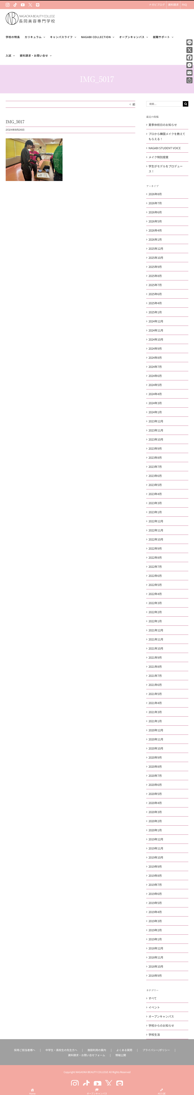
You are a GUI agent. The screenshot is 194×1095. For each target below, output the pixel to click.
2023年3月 (155, 503)
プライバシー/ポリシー (156, 1050)
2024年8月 (155, 358)
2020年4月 (155, 803)
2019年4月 (155, 912)
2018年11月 (156, 957)
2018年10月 (156, 966)
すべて (153, 998)
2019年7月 (155, 885)
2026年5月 (155, 221)
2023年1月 (155, 512)
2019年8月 (155, 875)
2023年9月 (155, 448)
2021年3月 (155, 712)
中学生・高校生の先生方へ (61, 1050)
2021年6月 (155, 685)
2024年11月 (156, 330)
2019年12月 (156, 839)
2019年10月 (156, 857)
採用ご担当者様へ (24, 1050)
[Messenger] (189, 65)
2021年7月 (155, 676)
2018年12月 (156, 948)
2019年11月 (156, 848)
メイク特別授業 (158, 157)
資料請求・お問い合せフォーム (86, 1055)
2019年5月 (155, 903)
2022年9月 (155, 548)
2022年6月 (155, 576)
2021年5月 (155, 694)
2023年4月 (155, 494)
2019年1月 (155, 939)
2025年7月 (155, 285)
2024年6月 (155, 376)
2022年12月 (156, 521)
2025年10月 (156, 258)
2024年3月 (155, 403)
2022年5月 (155, 585)
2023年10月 (156, 439)
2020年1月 (155, 830)
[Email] (189, 72)
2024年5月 (155, 385)
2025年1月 (155, 312)
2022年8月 (155, 557)
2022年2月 (155, 612)
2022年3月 (155, 603)
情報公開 (120, 1055)
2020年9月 (155, 757)
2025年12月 (156, 248)
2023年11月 (156, 430)
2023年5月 (155, 485)
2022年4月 (155, 594)
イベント (154, 1007)
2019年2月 (155, 930)
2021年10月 (156, 648)
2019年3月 (155, 921)
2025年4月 (155, 303)
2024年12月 (156, 321)
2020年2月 (155, 821)
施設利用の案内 (97, 1050)
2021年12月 (156, 630)
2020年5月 (155, 794)
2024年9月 (155, 348)
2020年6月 (155, 785)
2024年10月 (156, 339)
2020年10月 (156, 748)
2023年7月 (155, 467)
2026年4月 (155, 230)
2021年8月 (155, 666)
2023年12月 (156, 421)
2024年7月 (155, 367)
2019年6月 (155, 894)
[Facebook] (189, 57)
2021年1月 (155, 721)
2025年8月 (155, 276)
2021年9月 (155, 657)
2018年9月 (155, 975)
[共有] (189, 80)
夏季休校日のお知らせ (163, 125)
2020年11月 (156, 739)
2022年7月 (155, 567)
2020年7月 (155, 776)
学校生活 (154, 1035)
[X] (189, 50)
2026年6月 (155, 212)
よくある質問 (124, 1050)
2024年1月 (155, 412)
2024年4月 (155, 394)
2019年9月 (155, 866)
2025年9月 (155, 267)
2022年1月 (155, 621)
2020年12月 (156, 730)
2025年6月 (155, 294)
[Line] (189, 42)
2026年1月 (155, 239)
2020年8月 (155, 766)
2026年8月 (155, 194)
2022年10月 (156, 539)
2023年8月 (155, 457)
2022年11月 (156, 530)
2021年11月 (156, 639)
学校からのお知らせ (161, 1025)
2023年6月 (155, 476)
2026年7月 (155, 203)
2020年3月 (155, 812)
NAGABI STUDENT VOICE (165, 148)
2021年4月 (155, 703)
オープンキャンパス (161, 1016)
